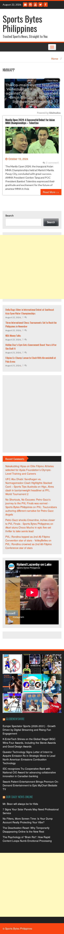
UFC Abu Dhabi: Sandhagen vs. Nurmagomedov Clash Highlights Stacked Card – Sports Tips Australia (28, 482)
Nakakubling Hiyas (15, 466)
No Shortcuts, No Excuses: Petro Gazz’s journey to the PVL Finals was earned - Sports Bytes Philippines (27, 503)
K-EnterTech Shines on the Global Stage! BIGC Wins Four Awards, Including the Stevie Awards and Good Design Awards (29, 742)
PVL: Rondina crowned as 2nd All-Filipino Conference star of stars (28, 546)
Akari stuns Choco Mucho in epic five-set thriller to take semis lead (28, 529)
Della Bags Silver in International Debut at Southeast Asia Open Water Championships (29, 311)
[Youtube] (35, 4)
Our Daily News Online (19, 797)
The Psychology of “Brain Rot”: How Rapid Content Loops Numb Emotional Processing (27, 839)
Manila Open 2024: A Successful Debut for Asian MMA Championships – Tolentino (30, 121)
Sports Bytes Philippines (22, 23)
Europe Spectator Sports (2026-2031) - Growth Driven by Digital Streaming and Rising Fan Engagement (29, 729)
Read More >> (51, 192)
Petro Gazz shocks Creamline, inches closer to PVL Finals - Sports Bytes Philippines (30, 521)
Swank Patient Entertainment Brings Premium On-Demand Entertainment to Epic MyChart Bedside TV (31, 785)
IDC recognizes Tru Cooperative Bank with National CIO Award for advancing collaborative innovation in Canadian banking (29, 772)
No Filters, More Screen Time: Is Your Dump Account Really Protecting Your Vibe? (28, 820)
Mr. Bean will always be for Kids (20, 804)
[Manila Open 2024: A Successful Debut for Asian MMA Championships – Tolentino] (32, 141)
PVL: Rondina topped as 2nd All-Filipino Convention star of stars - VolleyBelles (27, 538)
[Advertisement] (32, 267)
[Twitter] (40, 4)
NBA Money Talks (13, 335)
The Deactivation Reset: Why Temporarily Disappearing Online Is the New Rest (26, 829)
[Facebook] (45, 4)
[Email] (25, 4)
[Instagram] (30, 4)
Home (54, 58)
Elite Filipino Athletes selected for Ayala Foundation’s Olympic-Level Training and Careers (29, 469)
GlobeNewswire (15, 719)
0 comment (52, 162)
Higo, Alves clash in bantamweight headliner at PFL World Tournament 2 (29, 490)
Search (9, 215)
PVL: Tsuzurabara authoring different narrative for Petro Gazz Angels (31, 510)
